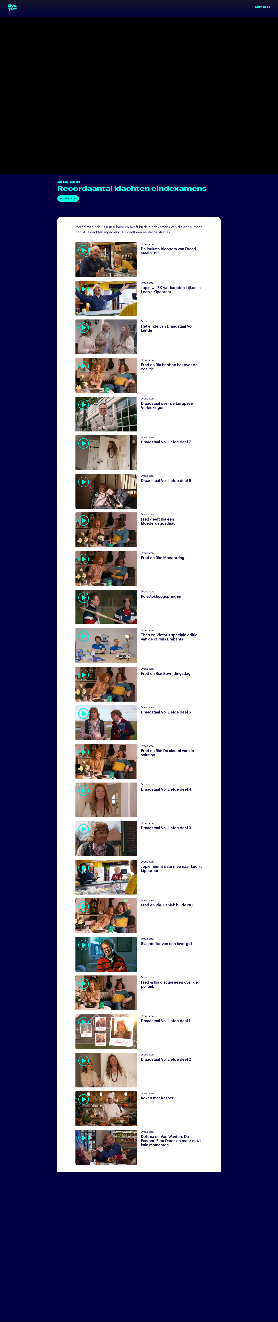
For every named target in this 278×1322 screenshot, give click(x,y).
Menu (262, 7)
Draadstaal (66, 198)
